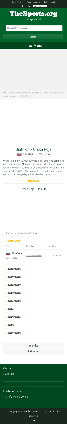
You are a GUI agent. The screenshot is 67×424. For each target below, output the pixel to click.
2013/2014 (14, 317)
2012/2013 (14, 333)
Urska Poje (25, 96)
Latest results (50, 2)
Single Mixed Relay (33, 255)
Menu (37, 45)
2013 (11, 325)
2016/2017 (14, 285)
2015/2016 (14, 293)
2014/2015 (14, 301)
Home (10, 92)
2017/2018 (14, 277)
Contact (9, 374)
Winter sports (22, 92)
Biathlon (35, 92)
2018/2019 (14, 269)
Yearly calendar (33, 2)
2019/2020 (14, 240)
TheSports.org (33, 13)
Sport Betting (17, 2)
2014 (11, 309)
